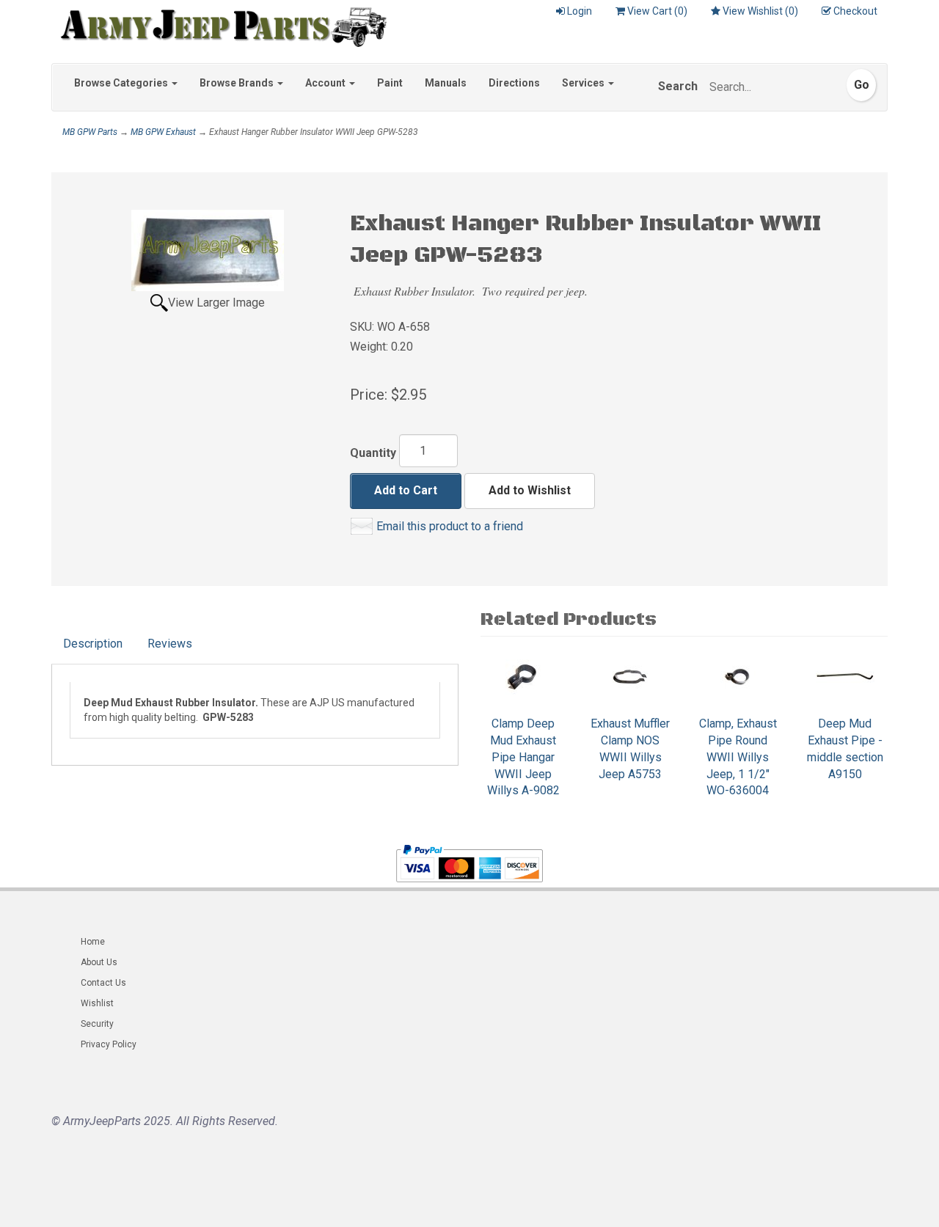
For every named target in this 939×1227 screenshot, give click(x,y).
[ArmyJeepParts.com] (219, 23)
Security (97, 1024)
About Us (99, 962)
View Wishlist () (760, 11)
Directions (514, 83)
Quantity (373, 453)
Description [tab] (93, 644)
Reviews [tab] (169, 644)
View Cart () (657, 11)
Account (326, 83)
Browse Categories (122, 83)
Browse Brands (238, 83)
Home (93, 942)
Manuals (446, 83)
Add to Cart (405, 490)
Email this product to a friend (449, 526)
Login (579, 11)
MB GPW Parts (89, 132)
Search (678, 86)
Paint (390, 83)
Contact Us (103, 983)
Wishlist (97, 1003)
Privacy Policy (108, 1044)
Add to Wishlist (530, 490)
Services (584, 83)
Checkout (855, 11)
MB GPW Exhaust (163, 132)
